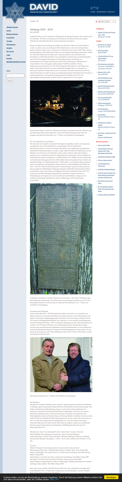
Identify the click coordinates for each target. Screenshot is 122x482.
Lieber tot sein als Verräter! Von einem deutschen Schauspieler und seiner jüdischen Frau (106, 175)
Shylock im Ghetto (103, 50)
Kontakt (9, 58)
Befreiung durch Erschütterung (106, 91)
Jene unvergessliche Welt (105, 97)
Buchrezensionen (12, 34)
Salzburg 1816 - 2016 (104, 72)
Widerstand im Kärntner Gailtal (106, 156)
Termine (9, 41)
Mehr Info (54, 479)
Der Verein (10, 51)
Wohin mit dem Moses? (104, 103)
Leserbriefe (10, 37)
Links (8, 55)
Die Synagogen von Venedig (106, 64)
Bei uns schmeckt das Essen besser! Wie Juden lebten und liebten (106, 189)
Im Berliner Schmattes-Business (106, 169)
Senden (9, 81)
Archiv (8, 30)
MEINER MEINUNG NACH (15, 62)
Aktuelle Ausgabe (12, 27)
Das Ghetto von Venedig (104, 44)
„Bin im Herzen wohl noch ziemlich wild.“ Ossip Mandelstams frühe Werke (105, 151)
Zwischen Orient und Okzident (106, 194)
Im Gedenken (101, 114)
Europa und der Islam (104, 145)
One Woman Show (103, 109)
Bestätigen (111, 477)
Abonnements (10, 44)
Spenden (9, 48)
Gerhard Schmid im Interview (106, 86)
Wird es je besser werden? (105, 160)
